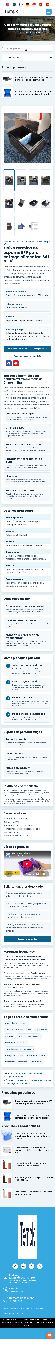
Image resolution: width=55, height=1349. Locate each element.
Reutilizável (37, 1062)
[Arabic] (14, 4)
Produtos (39, 1309)
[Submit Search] (26, 50)
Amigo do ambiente (14, 1029)
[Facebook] (9, 363)
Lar (15, 33)
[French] (21, 4)
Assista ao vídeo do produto (27, 356)
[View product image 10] (21, 226)
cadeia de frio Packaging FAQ (20, 1309)
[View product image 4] (45, 180)
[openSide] (49, 12)
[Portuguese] (40, 4)
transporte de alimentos (16, 1062)
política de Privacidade (13, 1313)
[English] (7, 4)
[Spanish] (47, 4)
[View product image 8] (45, 203)
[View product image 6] (21, 203)
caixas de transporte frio (16, 1023)
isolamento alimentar (37, 1055)
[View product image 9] (9, 226)
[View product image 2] (21, 180)
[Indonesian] (34, 4)
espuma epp (41, 1029)
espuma (9, 1036)
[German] (27, 4)
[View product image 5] (9, 203)
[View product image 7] (33, 203)
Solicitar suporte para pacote (28, 348)
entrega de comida (14, 1055)
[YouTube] (16, 363)
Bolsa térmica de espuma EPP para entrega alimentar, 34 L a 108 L (25, 1075)
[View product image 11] (33, 226)
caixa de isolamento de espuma (19, 1049)
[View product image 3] (33, 180)
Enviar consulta (27, 939)
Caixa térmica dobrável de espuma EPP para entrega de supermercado (27, 1082)
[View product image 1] (9, 180)
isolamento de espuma (15, 1042)
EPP (20, 33)
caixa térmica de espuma (29, 1036)
